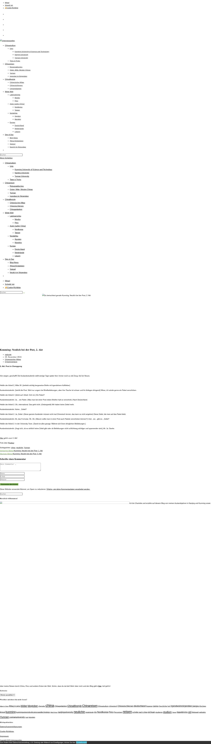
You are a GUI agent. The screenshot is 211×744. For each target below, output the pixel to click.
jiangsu (195, 706)
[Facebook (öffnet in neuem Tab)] (6, 19)
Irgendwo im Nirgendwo (19, 196)
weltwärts (202, 712)
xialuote (8, 355)
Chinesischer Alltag (17, 203)
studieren (159, 712)
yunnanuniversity (17, 717)
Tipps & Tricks (15, 179)
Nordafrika (14, 236)
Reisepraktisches (17, 186)
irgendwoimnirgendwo (181, 706)
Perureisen (118, 712)
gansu (155, 706)
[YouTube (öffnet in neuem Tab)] (6, 35)
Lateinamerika (15, 216)
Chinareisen (9, 183)
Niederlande (19, 253)
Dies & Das (9, 259)
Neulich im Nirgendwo (18, 272)
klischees (202, 706)
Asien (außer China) (18, 226)
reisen (127, 712)
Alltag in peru (14, 706)
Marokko (18, 243)
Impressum (4, 736)
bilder (24, 705)
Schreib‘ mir (9, 5)
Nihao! (7, 3)
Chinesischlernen (17, 206)
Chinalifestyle (10, 199)
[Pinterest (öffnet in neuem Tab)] (6, 24)
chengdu (41, 706)
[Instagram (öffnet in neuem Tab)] (6, 29)
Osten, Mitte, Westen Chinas (21, 189)
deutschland (140, 706)
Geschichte (163, 706)
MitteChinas (53, 712)
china (13, 448)
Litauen (17, 256)
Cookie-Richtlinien (7, 731)
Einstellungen (81, 742)
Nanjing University (22, 173)
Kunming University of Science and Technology (33, 169)
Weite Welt (9, 213)
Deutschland (20, 249)
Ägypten (18, 239)
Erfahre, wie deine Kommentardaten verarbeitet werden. (68, 489)
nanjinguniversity (65, 712)
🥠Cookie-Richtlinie (11, 8)
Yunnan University (22, 176)
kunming (11, 711)
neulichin (19, 448)
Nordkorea (19, 229)
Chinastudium (10, 163)
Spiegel (13, 269)
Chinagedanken (16, 209)
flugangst (149, 706)
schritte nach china (139, 712)
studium (167, 712)
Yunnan (13, 193)
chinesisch (113, 706)
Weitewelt (195, 712)
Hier (1, 438)
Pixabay (11, 443)
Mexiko (18, 219)
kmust (2, 712)
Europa (13, 246)
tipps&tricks (182, 712)
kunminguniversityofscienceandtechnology (33, 712)
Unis (11, 166)
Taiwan (17, 233)
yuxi (26, 717)
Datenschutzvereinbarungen (11, 727)
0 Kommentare (11, 362)
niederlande (89, 712)
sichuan (151, 712)
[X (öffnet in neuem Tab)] (6, 13)
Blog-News (14, 262)
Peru (16, 223)
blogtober (33, 706)
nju (95, 712)
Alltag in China (4, 706)
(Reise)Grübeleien (17, 266)
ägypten (32, 717)
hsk (169, 706)
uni (189, 712)
